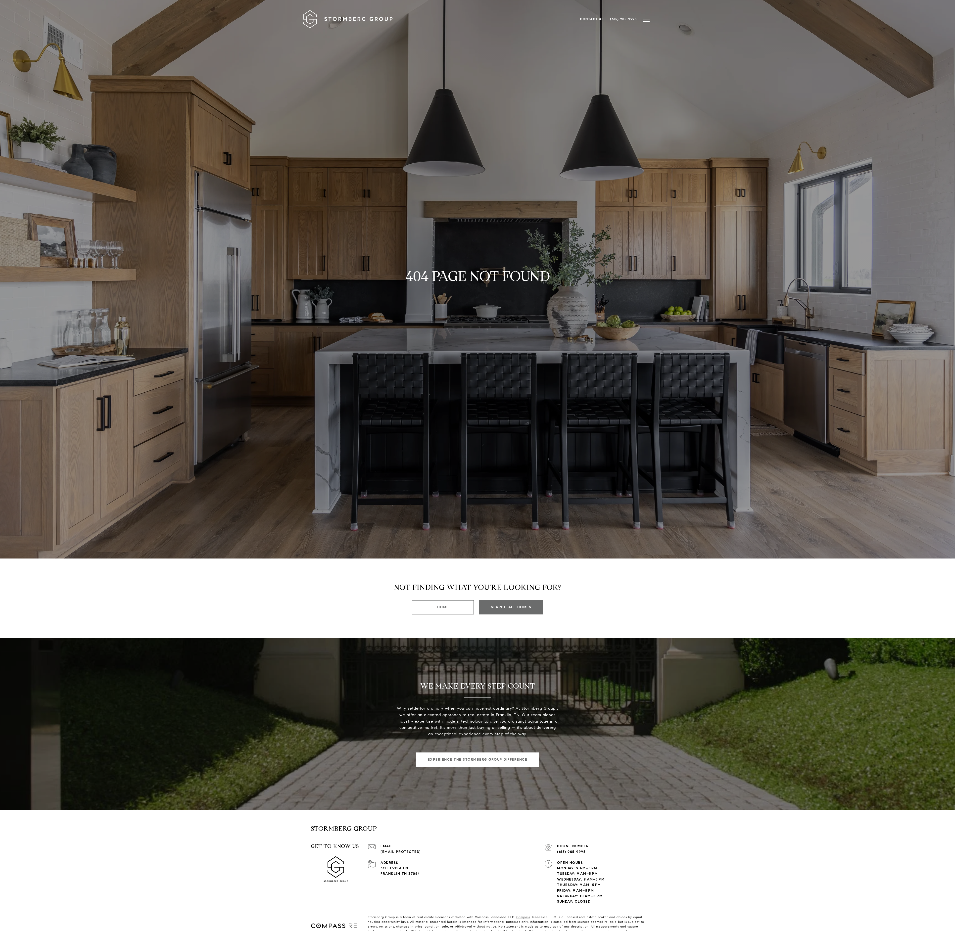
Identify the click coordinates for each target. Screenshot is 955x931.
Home (443, 607)
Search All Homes (511, 607)
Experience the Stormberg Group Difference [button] (477, 759)
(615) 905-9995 (571, 852)
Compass (523, 917)
